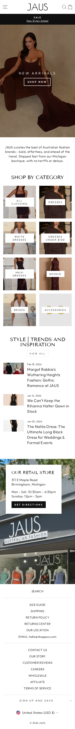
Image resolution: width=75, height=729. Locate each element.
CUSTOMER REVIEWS (37, 663)
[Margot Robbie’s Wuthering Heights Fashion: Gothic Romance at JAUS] (13, 368)
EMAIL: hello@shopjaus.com (37, 637)
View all (37, 353)
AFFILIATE (37, 682)
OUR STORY (37, 656)
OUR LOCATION (37, 630)
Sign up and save (36, 700)
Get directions (28, 504)
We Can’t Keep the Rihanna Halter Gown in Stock (48, 406)
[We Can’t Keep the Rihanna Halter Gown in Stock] (13, 400)
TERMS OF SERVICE (37, 688)
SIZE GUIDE (37, 605)
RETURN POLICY (37, 617)
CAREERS (37, 669)
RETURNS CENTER (37, 624)
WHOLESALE (37, 675)
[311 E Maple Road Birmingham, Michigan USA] (37, 521)
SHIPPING (37, 611)
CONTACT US (37, 650)
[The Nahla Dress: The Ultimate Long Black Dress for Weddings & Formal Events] (13, 425)
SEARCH (37, 591)
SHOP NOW (37, 81)
